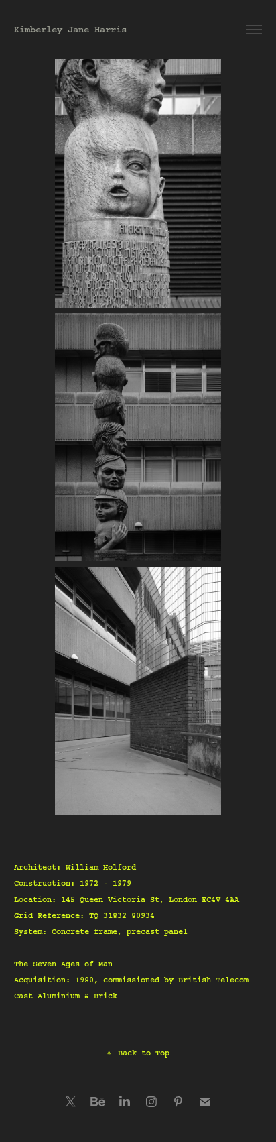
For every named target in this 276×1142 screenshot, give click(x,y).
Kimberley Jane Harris (70, 29)
